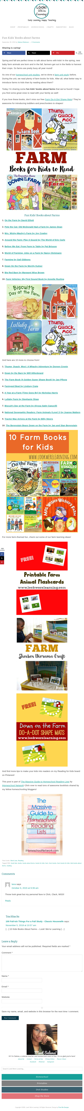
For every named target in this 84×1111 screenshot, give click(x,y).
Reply (8, 900)
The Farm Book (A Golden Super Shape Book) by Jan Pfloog (36, 379)
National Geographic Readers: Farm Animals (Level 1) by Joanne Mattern (42, 412)
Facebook (33, 1062)
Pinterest (42, 1062)
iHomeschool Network (13, 785)
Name (5, 976)
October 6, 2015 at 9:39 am (25, 888)
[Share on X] (2, 558)
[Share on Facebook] (2, 554)
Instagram (50, 1062)
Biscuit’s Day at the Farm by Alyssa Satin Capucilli (31, 406)
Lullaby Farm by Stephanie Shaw (22, 399)
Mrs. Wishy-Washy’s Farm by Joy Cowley (26, 233)
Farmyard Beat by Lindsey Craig (21, 386)
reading (9, 866)
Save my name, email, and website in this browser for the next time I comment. (40, 1011)
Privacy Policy (49, 1059)
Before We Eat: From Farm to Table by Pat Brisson (31, 246)
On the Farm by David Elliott (19, 220)
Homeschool (42, 1077)
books (20, 863)
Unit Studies (42, 1089)
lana (14, 884)
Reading (20, 860)
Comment (7, 952)
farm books (52, 863)
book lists (14, 863)
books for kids (40, 863)
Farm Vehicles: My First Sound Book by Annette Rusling (35, 279)
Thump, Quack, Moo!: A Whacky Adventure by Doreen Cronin (36, 366)
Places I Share (61, 1059)
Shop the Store (42, 1096)
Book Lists (14, 860)
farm (46, 863)
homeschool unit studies (28, 74)
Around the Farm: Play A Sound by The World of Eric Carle (35, 240)
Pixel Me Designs (63, 1107)
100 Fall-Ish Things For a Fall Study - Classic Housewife (35, 921)
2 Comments (36, 42)
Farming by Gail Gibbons (18, 259)
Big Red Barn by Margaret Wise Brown (24, 272)
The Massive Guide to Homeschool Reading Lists (45, 781)
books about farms (29, 863)
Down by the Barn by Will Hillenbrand (24, 373)
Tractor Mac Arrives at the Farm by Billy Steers (29, 419)
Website (6, 997)
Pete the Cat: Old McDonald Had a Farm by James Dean (33, 227)
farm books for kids (63, 863)
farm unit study (62, 74)
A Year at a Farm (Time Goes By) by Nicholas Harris (31, 393)
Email (5, 986)
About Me (21, 1059)
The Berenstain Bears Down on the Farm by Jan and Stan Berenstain (41, 425)
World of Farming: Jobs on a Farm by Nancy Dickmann (33, 253)
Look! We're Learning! (42, 12)
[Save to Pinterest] (2, 562)
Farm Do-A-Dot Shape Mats (58, 99)
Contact (29, 1059)
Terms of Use (38, 1059)
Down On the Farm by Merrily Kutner (23, 266)
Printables (42, 1083)
